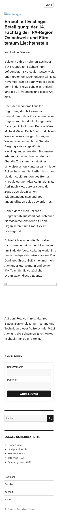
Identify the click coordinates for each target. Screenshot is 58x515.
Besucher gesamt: (17, 462)
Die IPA (8, 484)
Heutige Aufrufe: (16, 449)
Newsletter (10, 477)
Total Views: (14, 457)
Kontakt (8, 492)
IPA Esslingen (10, 509)
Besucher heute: (16, 453)
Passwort (12, 379)
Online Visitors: (16, 444)
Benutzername (15, 367)
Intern (7, 499)
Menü (49, 4)
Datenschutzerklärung (26, 509)
